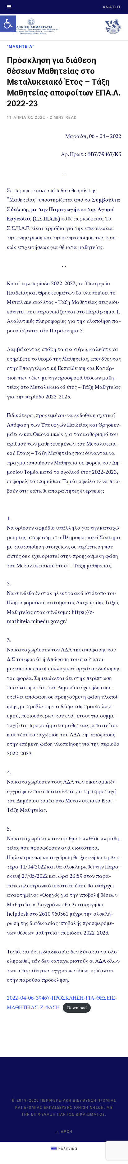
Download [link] (77, 1008)
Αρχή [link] (65, 1132)
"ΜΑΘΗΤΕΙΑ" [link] (20, 46)
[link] (8, 24)
